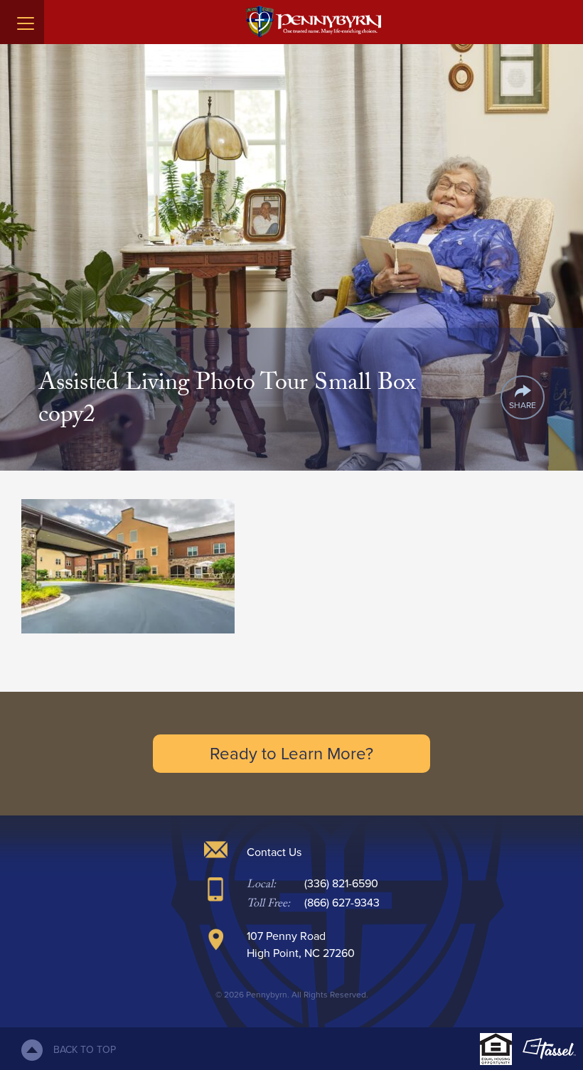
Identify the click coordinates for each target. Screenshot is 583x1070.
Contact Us (274, 852)
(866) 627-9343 (342, 902)
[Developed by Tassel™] (549, 1048)
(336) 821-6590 (341, 883)
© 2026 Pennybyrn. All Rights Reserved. (291, 994)
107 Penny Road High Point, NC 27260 (301, 944)
